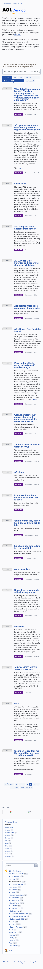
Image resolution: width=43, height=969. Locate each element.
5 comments (28, 352)
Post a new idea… (11, 822)
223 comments (29, 535)
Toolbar (7, 854)
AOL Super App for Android (18, 916)
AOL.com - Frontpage (16, 927)
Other (35, 295)
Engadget (12, 940)
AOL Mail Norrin (14, 903)
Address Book (9, 832)
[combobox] (20, 865)
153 (16, 787)
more (20, 168)
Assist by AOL (13, 932)
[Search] (36, 865)
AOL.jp (11, 930)
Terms (9, 962)
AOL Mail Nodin (14, 900)
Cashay (11, 937)
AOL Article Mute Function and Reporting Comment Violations (26, 263)
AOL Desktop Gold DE (16, 884)
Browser (36, 318)
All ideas (8, 824)
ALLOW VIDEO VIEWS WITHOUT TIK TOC (25, 668)
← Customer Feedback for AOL (12, 4)
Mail (35, 114)
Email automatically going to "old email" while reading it (24, 365)
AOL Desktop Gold (15, 882)
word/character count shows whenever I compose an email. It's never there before (25, 418)
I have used (20, 183)
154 (22, 787)
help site (17, 34)
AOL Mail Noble (14, 898)
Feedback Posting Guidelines (20, 962)
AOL (10, 950)
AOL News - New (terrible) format (27, 330)
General (36, 461)
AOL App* (12, 879)
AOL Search (13, 906)
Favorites (19, 626)
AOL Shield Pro (14, 911)
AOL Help (12, 892)
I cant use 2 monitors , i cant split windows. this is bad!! (26, 497)
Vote (7, 89)
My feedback (30, 81)
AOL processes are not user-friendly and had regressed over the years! (27, 127)
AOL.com (12, 924)
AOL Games (13, 890)
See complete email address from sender (25, 227)
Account (36, 173)
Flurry (11, 943)
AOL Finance (13, 887)
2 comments (28, 579)
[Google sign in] (11, 812)
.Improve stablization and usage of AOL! (27, 445)
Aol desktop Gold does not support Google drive (27, 307)
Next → (29, 787)
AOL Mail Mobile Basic (16, 895)
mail (16, 703)
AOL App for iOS (14, 876)
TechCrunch (13, 945)
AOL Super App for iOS (16, 919)
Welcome (8, 856)
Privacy (32, 962)
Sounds (7, 851)
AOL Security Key (15, 908)
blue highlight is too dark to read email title (27, 547)
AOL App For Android (16, 874)
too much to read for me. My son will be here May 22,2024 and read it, (27, 753)
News (35, 352)
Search (7, 848)
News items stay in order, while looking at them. (27, 591)
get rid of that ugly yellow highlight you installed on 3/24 (27, 523)
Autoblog (12, 935)
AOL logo (19, 472)
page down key (22, 569)
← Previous (9, 784)
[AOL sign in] (29, 812)
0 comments (28, 114)
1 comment (28, 510)
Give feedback (15, 871)
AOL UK (11, 922)
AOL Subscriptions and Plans (18, 914)
